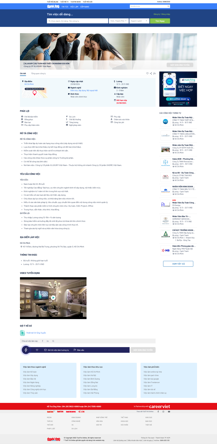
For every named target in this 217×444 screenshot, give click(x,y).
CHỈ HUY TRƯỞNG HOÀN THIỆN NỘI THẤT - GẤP (182, 230)
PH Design (176, 205)
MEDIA (49, 417)
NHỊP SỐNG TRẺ (101, 417)
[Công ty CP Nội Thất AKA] (165, 177)
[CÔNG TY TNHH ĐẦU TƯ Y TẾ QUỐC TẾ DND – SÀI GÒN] (165, 191)
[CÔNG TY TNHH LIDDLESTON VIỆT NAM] (165, 135)
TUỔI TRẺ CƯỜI (87, 2)
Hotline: (161, 440)
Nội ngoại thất (92, 90)
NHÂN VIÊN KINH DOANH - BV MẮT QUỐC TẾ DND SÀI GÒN (183, 186)
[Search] (168, 6)
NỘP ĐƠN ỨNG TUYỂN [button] (179, 65)
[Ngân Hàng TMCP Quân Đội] (165, 250)
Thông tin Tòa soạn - (148, 438)
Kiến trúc (74, 90)
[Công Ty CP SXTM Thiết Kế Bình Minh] (165, 149)
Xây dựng (82, 90)
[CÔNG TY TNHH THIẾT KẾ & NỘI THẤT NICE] (165, 122)
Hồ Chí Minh (29, 84)
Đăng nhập (165, 14)
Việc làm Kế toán (30, 372)
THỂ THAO (124, 417)
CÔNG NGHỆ (76, 421)
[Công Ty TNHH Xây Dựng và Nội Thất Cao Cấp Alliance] (165, 234)
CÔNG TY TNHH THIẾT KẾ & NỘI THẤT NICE (182, 120)
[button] (147, 73)
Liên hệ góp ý (148, 440)
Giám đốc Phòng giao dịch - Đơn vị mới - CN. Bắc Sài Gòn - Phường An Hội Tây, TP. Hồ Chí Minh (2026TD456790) (183, 246)
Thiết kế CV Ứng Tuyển (36, 333)
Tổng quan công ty (38, 73)
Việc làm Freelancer (152, 382)
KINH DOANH (76, 417)
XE (73, 425)
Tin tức (65, 7)
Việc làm (74, 7)
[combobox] (77, 20)
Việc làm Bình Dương (91, 379)
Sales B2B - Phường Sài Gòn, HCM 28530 (182, 159)
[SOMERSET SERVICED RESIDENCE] (165, 220)
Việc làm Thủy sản (30, 393)
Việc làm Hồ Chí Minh (91, 372)
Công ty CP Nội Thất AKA (182, 175)
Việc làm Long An (90, 386)
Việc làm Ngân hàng (31, 382)
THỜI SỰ (50, 421)
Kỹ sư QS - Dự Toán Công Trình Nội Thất (183, 172)
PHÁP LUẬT (51, 429)
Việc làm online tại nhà (153, 372)
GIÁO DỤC (148, 417)
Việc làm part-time (151, 375)
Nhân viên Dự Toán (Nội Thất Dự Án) (182, 145)
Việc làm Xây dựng (30, 375)
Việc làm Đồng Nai (90, 382)
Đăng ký (157, 14)
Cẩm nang (84, 7)
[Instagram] (163, 411)
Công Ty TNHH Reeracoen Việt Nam (182, 161)
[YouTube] (169, 411)
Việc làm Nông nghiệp (32, 386)
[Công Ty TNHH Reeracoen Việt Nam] (165, 163)
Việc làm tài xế (149, 389)
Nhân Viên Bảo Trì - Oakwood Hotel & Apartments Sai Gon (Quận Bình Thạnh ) (184, 216)
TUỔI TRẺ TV (64, 2)
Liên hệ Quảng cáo (119, 440)
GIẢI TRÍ (99, 425)
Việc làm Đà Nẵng (90, 389)
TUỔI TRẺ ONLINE (52, 2)
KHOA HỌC (124, 421)
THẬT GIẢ (148, 425)
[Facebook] (158, 411)
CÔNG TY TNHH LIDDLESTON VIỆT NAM (183, 134)
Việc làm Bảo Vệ (29, 379)
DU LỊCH (74, 429)
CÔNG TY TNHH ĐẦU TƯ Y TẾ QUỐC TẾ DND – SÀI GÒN (183, 189)
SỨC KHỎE (124, 425)
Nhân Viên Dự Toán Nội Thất (182, 117)
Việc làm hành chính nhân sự (155, 393)
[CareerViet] (159, 406)
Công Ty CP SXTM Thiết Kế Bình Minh (182, 148)
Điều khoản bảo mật (135, 440)
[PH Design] (165, 204)
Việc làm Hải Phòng (91, 393)
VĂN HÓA (99, 421)
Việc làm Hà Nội (89, 375)
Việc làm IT (148, 386)
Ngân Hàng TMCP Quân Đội (182, 249)
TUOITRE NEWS (76, 2)
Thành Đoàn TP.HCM (163, 438)
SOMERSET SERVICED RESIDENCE (180, 219)
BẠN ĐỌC (148, 421)
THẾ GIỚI (50, 425)
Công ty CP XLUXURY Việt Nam (37, 66)
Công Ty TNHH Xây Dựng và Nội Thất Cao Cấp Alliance (182, 233)
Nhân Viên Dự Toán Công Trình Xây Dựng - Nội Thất (183, 202)
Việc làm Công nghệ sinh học (34, 389)
